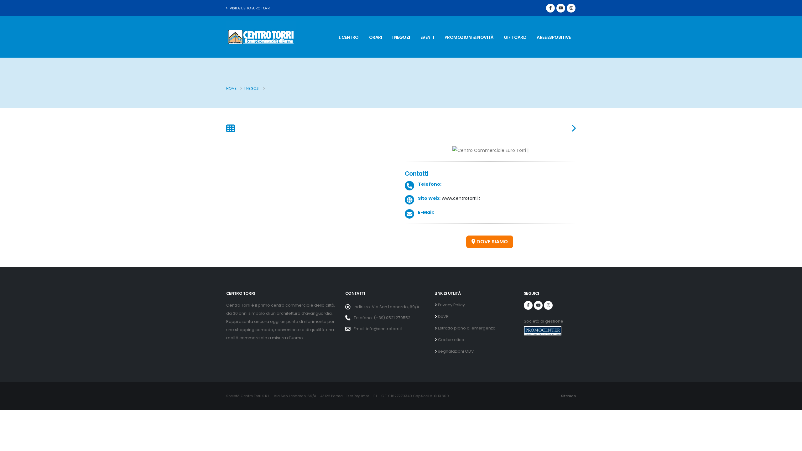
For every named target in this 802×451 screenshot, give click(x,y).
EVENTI (427, 37)
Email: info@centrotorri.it (378, 328)
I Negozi (251, 88)
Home (231, 88)
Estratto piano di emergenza (466, 328)
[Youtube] (560, 8)
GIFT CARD (515, 37)
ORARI (375, 37)
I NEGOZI (401, 37)
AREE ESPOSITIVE (554, 37)
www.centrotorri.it (460, 198)
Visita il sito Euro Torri (249, 8)
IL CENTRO (348, 37)
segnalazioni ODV (455, 351)
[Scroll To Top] (791, 444)
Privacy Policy (451, 305)
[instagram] (571, 8)
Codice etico (450, 339)
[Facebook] (550, 8)
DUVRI (443, 316)
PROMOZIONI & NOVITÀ (469, 37)
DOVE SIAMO (491, 241)
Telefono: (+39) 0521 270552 (382, 317)
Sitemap (568, 395)
